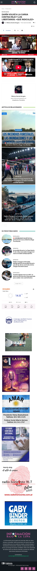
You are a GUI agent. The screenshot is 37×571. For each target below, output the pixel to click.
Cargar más (18, 283)
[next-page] (5, 225)
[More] (22, 30)
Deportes (18, 176)
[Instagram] (26, 568)
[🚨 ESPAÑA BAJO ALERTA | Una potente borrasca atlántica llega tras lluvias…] (18, 128)
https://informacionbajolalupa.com (18, 98)
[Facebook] (22, 568)
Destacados (8, 8)
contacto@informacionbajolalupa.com (18, 556)
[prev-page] (3, 225)
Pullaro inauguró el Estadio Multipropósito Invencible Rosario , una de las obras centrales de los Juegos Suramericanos (18, 218)
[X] (33, 568)
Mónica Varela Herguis (13, 22)
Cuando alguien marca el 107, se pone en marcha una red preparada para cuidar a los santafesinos (24, 276)
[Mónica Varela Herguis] (3, 23)
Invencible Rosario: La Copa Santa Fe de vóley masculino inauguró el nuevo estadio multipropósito (18, 180)
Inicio (3, 8)
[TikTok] (29, 568)
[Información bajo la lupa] (18, 2)
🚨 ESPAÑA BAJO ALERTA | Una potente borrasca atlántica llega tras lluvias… (18, 144)
